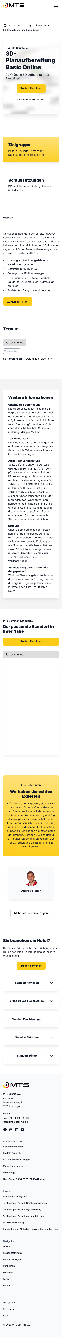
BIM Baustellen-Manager (16, 1159)
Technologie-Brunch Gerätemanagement (25, 1203)
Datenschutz (10, 1309)
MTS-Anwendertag (13, 1222)
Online (6, 1246)
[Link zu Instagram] (11, 1130)
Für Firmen (9, 1265)
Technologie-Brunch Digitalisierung (22, 1209)
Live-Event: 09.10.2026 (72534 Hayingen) (25, 1179)
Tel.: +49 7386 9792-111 (16, 1118)
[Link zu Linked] (17, 1130)
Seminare (17, 25)
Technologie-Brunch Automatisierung (23, 1216)
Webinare (8, 1272)
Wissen (7, 1278)
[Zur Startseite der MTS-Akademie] (13, 5)
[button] (55, 5)
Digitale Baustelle (36, 25)
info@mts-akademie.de (15, 1121)
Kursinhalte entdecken (31, 99)
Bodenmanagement (13, 1146)
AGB (5, 1315)
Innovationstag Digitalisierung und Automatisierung (30, 1229)
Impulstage (9, 1172)
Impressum (9, 1302)
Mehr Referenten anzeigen (31, 913)
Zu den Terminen (31, 88)
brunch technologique (15, 1196)
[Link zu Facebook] (5, 1130)
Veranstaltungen (12, 1259)
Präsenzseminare (12, 1252)
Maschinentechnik (13, 1166)
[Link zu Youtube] (22, 1130)
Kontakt (7, 1285)
